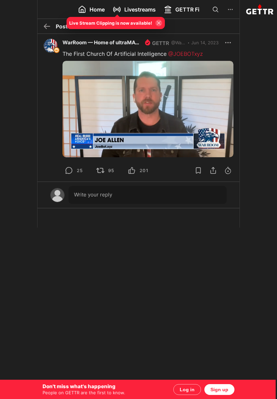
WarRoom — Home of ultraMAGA (100, 42)
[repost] (98, 170)
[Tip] (225, 170)
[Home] (256, 10)
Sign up (217, 389)
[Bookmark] (196, 170)
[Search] (213, 9)
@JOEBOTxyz (183, 53)
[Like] (129, 170)
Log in (184, 389)
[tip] (66, 170)
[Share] (210, 170)
